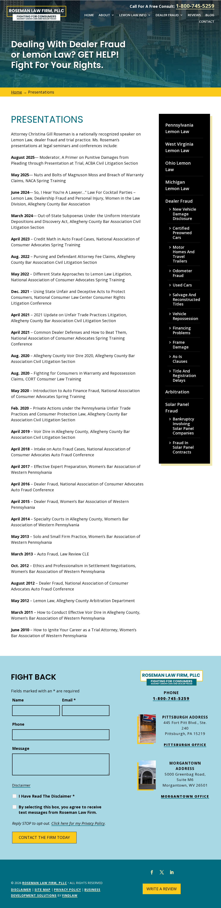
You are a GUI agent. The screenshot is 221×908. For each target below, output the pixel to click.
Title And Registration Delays (184, 376)
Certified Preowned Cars (182, 233)
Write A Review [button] (162, 888)
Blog (209, 15)
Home (89, 15)
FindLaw (69, 895)
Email (69, 700)
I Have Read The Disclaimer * (47, 796)
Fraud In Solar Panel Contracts (183, 447)
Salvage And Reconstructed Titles (186, 300)
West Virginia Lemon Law (179, 147)
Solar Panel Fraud (177, 407)
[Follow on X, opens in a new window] (162, 872)
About (104, 15)
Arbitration (177, 392)
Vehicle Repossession (185, 316)
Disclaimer (21, 785)
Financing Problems (182, 330)
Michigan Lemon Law (177, 185)
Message (20, 748)
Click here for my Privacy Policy (78, 823)
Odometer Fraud (182, 273)
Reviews (194, 15)
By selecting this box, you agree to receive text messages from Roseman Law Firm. (60, 809)
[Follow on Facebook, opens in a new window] (152, 872)
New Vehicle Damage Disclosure (184, 214)
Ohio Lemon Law (178, 166)
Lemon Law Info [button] (133, 15)
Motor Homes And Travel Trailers (183, 254)
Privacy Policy (67, 889)
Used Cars (182, 285)
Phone (18, 724)
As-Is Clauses (180, 359)
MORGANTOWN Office (185, 796)
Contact (206, 22)
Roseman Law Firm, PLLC (44, 883)
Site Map (43, 889)
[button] (216, 876)
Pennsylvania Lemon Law (179, 128)
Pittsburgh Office (185, 744)
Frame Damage (181, 344)
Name (18, 700)
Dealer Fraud (167, 15)
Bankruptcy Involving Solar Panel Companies (183, 426)
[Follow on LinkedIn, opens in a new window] (171, 872)
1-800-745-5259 (195, 5)
